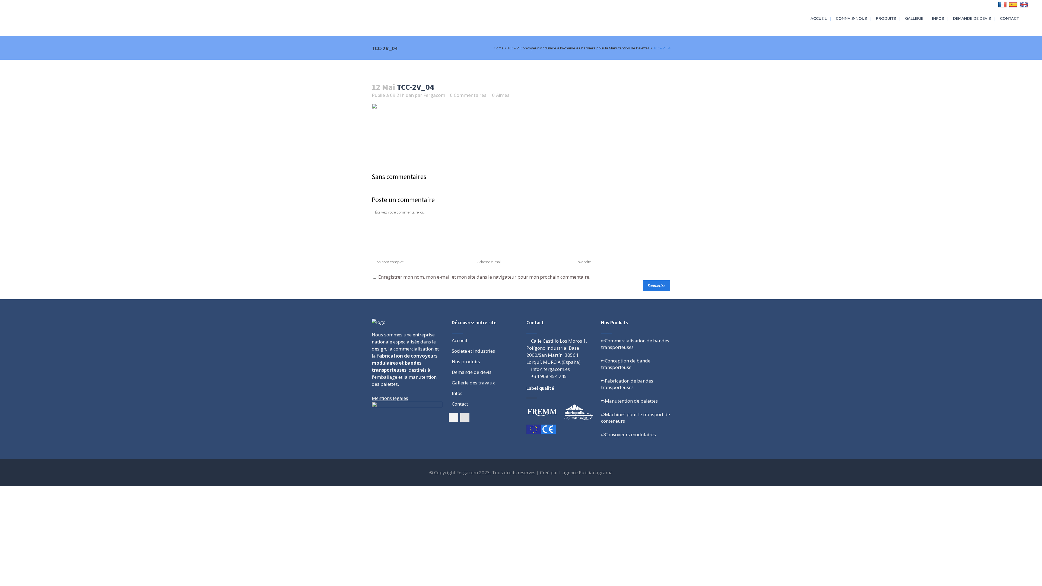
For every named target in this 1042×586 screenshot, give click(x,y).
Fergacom (434, 95)
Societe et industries (473, 351)
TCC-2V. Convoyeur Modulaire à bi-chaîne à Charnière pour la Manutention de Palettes (578, 48)
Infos (457, 393)
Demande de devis (471, 372)
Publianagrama (596, 472)
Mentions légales (390, 398)
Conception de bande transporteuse (625, 364)
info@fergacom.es (550, 369)
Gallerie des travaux (473, 383)
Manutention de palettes (631, 401)
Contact (460, 404)
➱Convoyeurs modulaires (628, 434)
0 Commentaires (468, 95)
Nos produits (466, 362)
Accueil (459, 340)
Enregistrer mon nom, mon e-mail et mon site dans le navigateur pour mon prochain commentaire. (484, 277)
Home (499, 48)
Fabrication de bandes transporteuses (627, 384)
